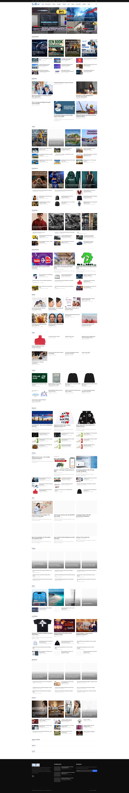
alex (34, 31)
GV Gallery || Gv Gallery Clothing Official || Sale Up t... (89, 281)
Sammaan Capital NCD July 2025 (67, 483)
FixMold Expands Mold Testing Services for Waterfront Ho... (44, 65)
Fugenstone (84, 716)
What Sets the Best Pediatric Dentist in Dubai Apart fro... (72, 315)
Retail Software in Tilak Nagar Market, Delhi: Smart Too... (45, 726)
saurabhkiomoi (68, 145)
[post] (49, 20)
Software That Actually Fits (82, 537)
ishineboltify (34, 187)
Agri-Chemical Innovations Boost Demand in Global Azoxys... (86, 575)
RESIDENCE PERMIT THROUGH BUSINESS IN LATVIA (88, 726)
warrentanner (56, 269)
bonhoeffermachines (85, 604)
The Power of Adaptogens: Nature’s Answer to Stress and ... (72, 353)
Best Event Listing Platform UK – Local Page (45, 59)
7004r (78, 232)
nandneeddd (56, 155)
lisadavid (67, 567)
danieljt (33, 402)
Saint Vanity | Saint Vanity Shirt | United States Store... (72, 384)
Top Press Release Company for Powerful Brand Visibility (88, 71)
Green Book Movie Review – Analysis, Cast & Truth (55, 53)
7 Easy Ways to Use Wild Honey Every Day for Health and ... (39, 325)
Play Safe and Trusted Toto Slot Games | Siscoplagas (64, 570)
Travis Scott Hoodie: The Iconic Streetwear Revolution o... (44, 433)
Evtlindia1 (40, 653)
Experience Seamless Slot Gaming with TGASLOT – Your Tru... (42, 571)
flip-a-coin (62, 276)
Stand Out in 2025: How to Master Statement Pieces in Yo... (62, 425)
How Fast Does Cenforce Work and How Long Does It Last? (38, 309)
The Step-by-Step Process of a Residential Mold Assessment (66, 720)
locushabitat (51, 716)
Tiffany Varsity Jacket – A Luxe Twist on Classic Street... (68, 202)
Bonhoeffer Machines (87, 603)
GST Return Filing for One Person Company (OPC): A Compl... (42, 575)
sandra (49, 337)
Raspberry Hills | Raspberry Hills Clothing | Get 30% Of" (40, 227)
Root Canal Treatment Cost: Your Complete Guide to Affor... (88, 325)
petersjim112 (85, 288)
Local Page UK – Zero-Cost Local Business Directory (42, 425)
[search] (96, 4)
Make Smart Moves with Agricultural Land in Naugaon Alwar (42, 691)
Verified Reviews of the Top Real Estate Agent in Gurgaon (42, 687)
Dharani (55, 84)
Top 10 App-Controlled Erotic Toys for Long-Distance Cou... (64, 287)
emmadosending (34, 310)
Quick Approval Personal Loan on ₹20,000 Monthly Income (63, 490)
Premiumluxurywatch (86, 204)
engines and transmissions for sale (39, 232)
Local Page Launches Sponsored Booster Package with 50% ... (67, 59)
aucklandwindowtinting (86, 237)
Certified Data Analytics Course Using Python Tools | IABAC (63, 116)
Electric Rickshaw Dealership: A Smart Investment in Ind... (45, 236)
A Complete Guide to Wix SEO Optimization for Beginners (83, 515)
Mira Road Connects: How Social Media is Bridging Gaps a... (42, 281)
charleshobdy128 (34, 98)
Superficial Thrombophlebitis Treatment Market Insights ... (66, 445)
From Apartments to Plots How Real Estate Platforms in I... (67, 682)
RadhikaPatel (41, 237)
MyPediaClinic (67, 317)
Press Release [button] (47, 4)
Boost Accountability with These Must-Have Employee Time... (41, 538)
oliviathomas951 (84, 145)
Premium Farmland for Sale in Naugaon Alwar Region (64, 690)
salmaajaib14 (50, 310)
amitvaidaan (41, 204)
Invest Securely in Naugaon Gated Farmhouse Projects (64, 687)
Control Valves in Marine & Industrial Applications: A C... (67, 433)
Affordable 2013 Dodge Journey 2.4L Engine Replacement (71, 226)
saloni (77, 517)
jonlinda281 (56, 571)
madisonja (34, 233)
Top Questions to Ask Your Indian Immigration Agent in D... (56, 143)
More (89, 4)
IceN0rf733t (85, 720)
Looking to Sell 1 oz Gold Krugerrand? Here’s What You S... (45, 445)
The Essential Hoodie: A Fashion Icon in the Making (55, 565)
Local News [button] (78, 4)
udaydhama (34, 716)
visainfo (62, 162)
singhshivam (51, 678)
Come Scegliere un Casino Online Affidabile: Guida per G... (84, 634)
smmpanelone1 (34, 517)
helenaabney (78, 98)
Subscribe (94, 770)
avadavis (66, 310)
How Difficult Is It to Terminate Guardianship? (38, 362)
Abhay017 (56, 491)
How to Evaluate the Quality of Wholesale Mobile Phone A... (39, 185)
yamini (40, 610)
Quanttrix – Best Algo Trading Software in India (64, 470)
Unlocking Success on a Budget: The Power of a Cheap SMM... (41, 515)
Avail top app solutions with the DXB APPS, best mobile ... (64, 515)
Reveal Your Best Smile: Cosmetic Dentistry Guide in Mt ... (88, 299)
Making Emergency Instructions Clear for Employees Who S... (86, 116)
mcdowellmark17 (57, 288)
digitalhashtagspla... (35, 326)
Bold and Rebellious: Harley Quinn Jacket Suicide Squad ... (89, 191)
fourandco (83, 187)
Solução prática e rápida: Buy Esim (39, 603)
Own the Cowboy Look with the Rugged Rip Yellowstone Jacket (90, 197)
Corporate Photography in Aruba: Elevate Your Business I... (55, 602)
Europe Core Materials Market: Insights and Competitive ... (90, 439)
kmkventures (63, 480)
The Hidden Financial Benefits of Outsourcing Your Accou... (66, 478)
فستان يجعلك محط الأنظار (69, 336)
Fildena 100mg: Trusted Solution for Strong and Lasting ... (72, 309)
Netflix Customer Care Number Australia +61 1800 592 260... (72, 714)
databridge (50, 392)
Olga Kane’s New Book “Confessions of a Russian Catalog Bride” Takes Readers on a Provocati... (81, 18)
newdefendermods (64, 237)
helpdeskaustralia (68, 716)
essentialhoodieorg (68, 187)
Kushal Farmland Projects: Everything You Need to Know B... (88, 676)
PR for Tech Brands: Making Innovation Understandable (41, 103)
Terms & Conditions (93, 790)
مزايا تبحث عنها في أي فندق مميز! (54, 336)
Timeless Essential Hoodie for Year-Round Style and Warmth (72, 185)
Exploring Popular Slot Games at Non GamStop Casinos (63, 634)
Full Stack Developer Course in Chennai (63, 82)
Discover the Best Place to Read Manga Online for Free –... (45, 275)
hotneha (56, 281)
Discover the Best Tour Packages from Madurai (71, 143)
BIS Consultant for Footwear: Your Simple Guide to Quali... (67, 652)
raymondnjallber (79, 233)
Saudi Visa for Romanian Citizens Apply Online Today (68, 160)
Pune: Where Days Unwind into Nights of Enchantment (64, 280)
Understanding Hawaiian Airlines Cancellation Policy (88, 143)
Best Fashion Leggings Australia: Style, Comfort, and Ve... (90, 652)
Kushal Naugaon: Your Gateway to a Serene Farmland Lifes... (72, 676)
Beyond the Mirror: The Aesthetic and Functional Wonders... (55, 309)
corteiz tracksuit (51, 187)
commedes (55, 427)
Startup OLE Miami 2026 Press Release (90, 58)
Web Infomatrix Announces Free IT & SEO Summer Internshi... (88, 53)
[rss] (33, 776)
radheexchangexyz (86, 732)
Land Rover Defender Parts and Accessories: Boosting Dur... (66, 236)
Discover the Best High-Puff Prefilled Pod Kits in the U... (64, 190)
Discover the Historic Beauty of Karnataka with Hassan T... (66, 149)
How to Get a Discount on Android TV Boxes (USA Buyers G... (89, 287)
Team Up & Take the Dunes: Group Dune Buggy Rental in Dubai (90, 155)
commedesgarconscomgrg (43, 643)
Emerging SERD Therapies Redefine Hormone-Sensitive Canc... (86, 642)
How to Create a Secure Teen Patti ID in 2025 (45, 287)
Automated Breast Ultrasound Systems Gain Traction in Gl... (86, 580)
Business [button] (59, 4)
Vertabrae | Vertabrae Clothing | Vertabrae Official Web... (42, 634)
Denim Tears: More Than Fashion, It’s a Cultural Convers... (85, 425)
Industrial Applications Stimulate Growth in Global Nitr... (64, 579)
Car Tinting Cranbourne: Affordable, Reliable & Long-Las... (88, 226)
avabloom (33, 386)
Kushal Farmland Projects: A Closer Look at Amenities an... (43, 681)
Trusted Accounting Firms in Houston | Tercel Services (90, 478)
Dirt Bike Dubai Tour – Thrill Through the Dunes (89, 160)
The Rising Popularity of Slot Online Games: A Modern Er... (87, 570)
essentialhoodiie (51, 567)
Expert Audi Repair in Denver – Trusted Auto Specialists (45, 242)
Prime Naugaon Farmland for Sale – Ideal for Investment (86, 690)
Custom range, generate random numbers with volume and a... (67, 275)
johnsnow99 (41, 276)
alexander (67, 604)
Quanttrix (55, 472)
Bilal (84, 156)
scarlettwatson (51, 145)
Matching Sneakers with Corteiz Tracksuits (54, 185)
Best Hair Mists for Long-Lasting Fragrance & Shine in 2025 (54, 384)
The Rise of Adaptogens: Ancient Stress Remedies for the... (39, 564)
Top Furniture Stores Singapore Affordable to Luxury (56, 714)
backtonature (63, 727)
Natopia (84, 653)
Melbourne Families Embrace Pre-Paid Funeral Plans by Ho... (90, 65)
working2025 (85, 727)
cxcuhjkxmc (85, 282)
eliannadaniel (41, 446)
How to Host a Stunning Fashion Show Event (63, 267)
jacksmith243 (41, 150)
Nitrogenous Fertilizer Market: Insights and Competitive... (45, 439)
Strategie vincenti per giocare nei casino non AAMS (44, 720)
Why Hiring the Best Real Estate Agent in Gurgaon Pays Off (87, 681)
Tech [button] (68, 4)
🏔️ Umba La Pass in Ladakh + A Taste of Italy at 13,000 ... (64, 154)
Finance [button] (64, 4)
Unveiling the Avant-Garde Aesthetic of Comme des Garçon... (46, 642)
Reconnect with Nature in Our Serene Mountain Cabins (67, 726)
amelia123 (50, 604)
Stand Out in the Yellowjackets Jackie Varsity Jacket (45, 197)
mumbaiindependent (36, 282)
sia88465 (83, 567)
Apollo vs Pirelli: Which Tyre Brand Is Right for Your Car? (67, 242)
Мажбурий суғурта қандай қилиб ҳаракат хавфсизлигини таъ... (88, 337)
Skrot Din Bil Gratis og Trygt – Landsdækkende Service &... (88, 242)
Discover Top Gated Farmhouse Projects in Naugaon (86, 687)
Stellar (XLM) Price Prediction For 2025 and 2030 (39, 384)
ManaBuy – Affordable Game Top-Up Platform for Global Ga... (89, 275)
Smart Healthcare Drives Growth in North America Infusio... (43, 579)
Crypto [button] (53, 4)
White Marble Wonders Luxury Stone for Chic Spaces (89, 714)
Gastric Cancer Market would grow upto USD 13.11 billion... (73, 391)
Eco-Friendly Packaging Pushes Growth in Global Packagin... (85, 647)
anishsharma (78, 269)
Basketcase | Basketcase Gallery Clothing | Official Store (38, 346)
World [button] (72, 4)
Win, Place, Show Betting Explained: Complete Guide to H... (72, 53)
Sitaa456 (34, 580)
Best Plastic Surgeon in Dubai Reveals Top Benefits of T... (55, 325)
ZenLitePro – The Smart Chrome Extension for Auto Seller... (65, 232)
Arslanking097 (67, 386)
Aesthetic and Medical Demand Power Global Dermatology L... (65, 575)
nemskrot (84, 243)
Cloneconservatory (64, 733)
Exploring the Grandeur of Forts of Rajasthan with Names (89, 149)
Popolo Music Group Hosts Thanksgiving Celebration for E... (44, 71)
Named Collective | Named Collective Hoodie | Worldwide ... (45, 490)
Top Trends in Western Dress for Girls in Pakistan (88, 185)
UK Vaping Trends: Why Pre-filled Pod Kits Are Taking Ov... (43, 190)
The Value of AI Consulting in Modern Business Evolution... (45, 608)
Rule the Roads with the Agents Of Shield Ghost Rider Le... (67, 197)
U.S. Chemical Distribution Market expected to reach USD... (88, 391)
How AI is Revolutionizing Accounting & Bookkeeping (46, 484)
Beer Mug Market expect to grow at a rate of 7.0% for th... (55, 391)
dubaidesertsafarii (86, 162)
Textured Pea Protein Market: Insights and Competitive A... (67, 439)
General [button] (84, 4)
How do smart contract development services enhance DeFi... (39, 400)
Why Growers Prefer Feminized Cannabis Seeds (66, 732)
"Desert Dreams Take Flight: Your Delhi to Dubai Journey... (45, 160)
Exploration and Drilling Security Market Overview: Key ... (89, 445)
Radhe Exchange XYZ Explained (88, 731)
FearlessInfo (63, 610)
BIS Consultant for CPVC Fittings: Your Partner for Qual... (45, 652)
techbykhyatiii (78, 538)
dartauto (40, 243)
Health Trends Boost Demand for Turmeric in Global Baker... (63, 647)
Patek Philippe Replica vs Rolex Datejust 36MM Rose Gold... (90, 202)
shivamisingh (57, 233)
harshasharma (85, 435)
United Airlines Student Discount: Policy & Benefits (38, 143)
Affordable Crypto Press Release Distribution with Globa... (38, 53)
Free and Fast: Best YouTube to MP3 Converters (40, 267)
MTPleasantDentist (84, 301)
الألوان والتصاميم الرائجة (86, 352)
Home (43, 4)
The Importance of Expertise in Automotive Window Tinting (88, 236)
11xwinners (41, 288)
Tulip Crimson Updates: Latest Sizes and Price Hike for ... (39, 676)
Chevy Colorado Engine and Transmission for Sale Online (55, 227)
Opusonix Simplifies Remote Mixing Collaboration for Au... (89, 31)
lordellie (62, 721)
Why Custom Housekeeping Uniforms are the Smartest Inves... (39, 714)
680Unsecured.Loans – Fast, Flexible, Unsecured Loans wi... (41, 457)
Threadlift (49, 326)
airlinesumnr (34, 145)
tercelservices (85, 480)
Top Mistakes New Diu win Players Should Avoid (86, 267)
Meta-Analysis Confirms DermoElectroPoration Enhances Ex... (67, 71)
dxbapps (55, 517)
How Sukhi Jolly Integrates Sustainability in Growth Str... (86, 483)
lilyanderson (63, 243)
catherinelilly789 (50, 386)
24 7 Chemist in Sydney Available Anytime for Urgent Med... (72, 602)
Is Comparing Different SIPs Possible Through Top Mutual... (85, 470)
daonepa (33, 364)
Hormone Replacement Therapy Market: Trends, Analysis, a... (90, 433)
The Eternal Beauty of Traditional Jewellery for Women (44, 202)
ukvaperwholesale (35, 191)
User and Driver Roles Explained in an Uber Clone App (64, 538)
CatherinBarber (35, 732)
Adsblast (62, 683)
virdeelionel (85, 192)
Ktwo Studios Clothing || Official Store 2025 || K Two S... (89, 490)
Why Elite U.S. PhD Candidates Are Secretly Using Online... (84, 96)
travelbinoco (41, 162)
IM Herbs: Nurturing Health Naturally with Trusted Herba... (72, 565)
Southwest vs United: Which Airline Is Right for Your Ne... (45, 149)
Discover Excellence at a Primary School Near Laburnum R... (41, 96)
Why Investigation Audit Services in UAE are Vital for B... (45, 478)
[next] (65, 20)
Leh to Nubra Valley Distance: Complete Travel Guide (46, 155)
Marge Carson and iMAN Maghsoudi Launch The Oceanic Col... (73, 30)
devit (32, 269)
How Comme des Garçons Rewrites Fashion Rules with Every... (67, 642)
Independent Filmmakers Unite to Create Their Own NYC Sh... (67, 65)
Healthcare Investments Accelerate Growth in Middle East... (42, 647)
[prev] (33, 20)
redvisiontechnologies (79, 472)
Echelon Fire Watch (86, 719)
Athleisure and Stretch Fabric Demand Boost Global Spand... (89, 565)
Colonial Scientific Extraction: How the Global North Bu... (67, 608)
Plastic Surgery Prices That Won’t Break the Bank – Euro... (42, 731)
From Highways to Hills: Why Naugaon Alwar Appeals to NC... (56, 676)
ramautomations (63, 435)
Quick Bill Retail (41, 727)
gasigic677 (34, 567)
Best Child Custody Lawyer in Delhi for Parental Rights (55, 353)
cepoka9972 (34, 604)
